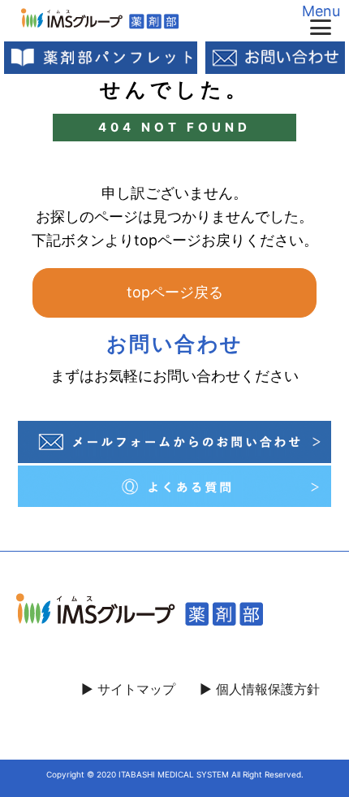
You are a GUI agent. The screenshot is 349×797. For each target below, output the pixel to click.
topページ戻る (175, 292)
